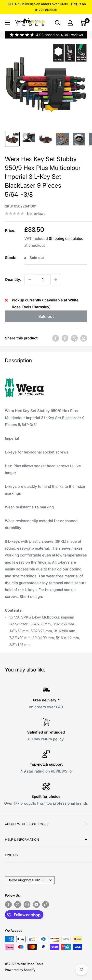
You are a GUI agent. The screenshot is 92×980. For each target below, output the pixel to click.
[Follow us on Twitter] (17, 904)
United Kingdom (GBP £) (26, 880)
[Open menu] (7, 23)
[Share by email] (83, 338)
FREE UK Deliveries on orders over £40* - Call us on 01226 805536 (46, 7)
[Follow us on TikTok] (45, 904)
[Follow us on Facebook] (8, 904)
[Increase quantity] (56, 279)
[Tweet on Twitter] (74, 338)
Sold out (46, 316)
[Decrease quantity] (30, 279)
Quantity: (13, 279)
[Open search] (57, 23)
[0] (83, 23)
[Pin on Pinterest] (65, 338)
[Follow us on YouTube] (36, 904)
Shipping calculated (66, 238)
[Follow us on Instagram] (27, 904)
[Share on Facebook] (55, 338)
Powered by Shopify (20, 970)
